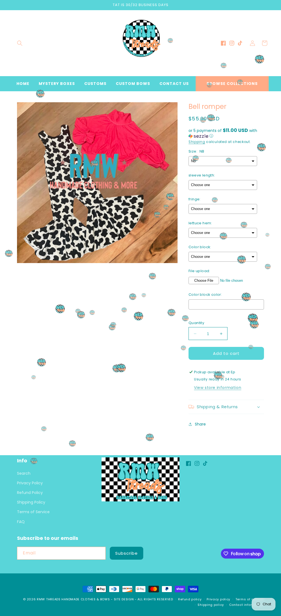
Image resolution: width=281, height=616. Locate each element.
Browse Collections (232, 83)
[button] (20, 43)
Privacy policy (218, 599)
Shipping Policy (31, 502)
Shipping (197, 141)
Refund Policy (30, 492)
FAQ (21, 521)
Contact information (246, 605)
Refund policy (189, 599)
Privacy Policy (30, 483)
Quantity (196, 322)
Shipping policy (211, 605)
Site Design (124, 599)
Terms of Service (33, 512)
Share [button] (200, 424)
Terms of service (249, 599)
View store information (217, 387)
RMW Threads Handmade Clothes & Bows (73, 599)
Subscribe (126, 553)
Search (23, 473)
